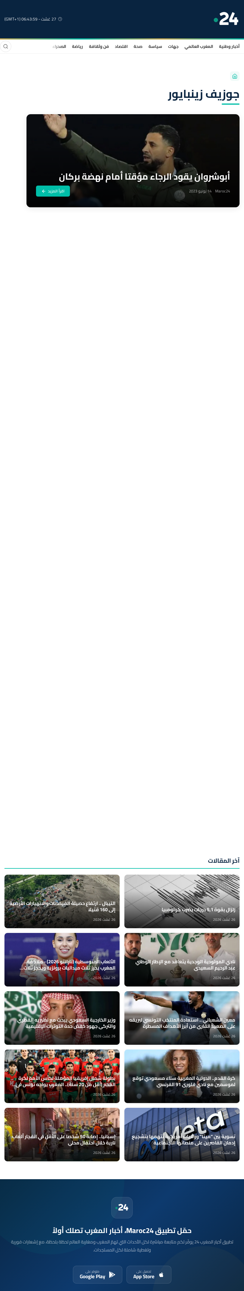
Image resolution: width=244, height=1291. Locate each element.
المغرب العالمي (198, 46)
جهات (173, 46)
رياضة (77, 46)
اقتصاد (121, 46)
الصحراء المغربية (51, 46)
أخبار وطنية (229, 46)
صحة (138, 46)
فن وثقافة (99, 46)
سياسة (155, 46)
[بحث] (5, 46)
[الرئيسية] (235, 76)
